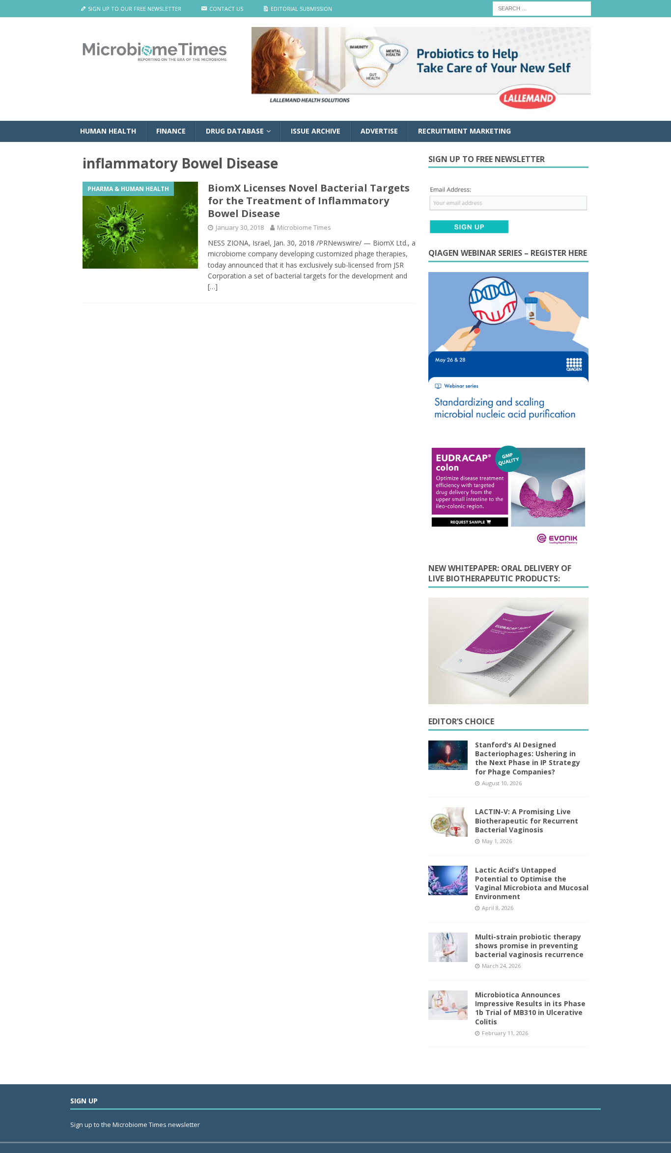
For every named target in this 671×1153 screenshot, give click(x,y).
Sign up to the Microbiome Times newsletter (135, 1124)
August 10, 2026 (502, 783)
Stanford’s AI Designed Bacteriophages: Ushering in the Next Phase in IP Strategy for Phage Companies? (527, 758)
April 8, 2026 (497, 907)
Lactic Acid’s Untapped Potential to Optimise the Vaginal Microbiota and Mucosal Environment (531, 883)
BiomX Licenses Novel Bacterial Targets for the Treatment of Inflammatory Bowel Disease (309, 200)
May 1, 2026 (497, 841)
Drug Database (235, 131)
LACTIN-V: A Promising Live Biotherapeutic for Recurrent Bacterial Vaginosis (526, 820)
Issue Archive (315, 131)
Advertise (379, 131)
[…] (213, 286)
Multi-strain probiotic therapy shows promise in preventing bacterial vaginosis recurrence (529, 945)
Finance (171, 131)
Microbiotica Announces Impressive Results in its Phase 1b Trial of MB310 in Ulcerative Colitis (530, 1008)
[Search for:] (542, 7)
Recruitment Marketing (464, 131)
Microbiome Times (304, 227)
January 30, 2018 (240, 227)
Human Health (108, 131)
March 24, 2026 (501, 965)
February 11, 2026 (505, 1033)
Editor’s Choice (461, 721)
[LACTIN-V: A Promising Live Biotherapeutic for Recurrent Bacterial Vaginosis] (448, 822)
